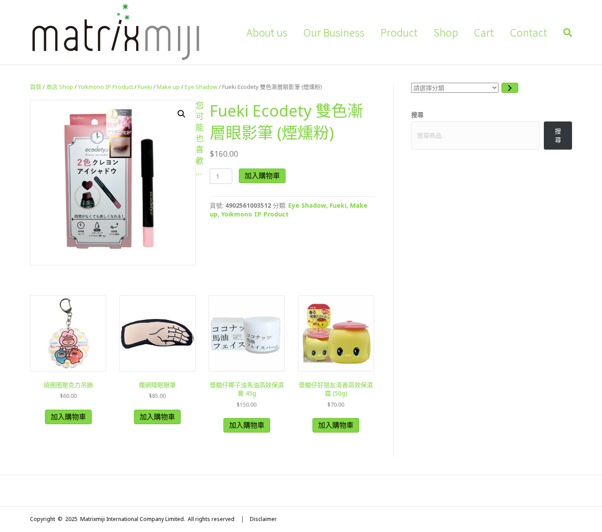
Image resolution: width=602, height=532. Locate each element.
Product (399, 32)
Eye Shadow (201, 87)
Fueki (145, 87)
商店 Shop (59, 87)
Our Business (333, 32)
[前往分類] (510, 88)
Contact (528, 32)
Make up (168, 87)
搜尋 (417, 114)
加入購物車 (262, 175)
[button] (182, 114)
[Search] (563, 32)
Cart (484, 32)
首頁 (35, 87)
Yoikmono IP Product (105, 87)
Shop (446, 32)
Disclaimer (263, 519)
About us (266, 32)
